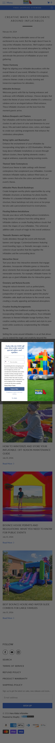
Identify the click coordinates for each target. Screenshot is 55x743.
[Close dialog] (52, 344)
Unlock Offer (14, 389)
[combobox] (7, 361)
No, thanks (14, 398)
